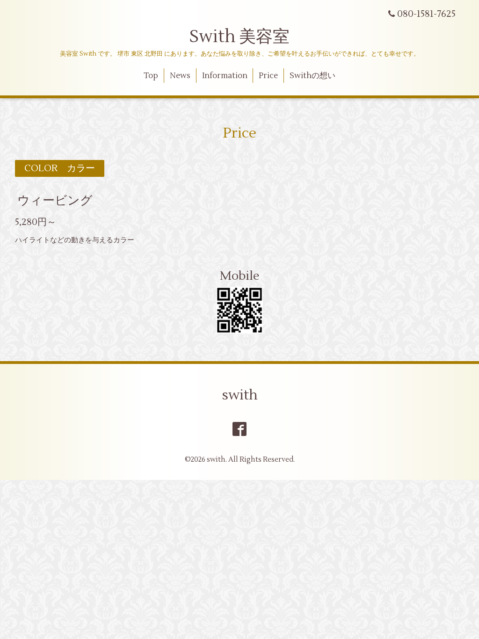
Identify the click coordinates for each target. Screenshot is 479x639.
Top (151, 76)
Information (224, 76)
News (180, 76)
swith (240, 395)
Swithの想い (312, 76)
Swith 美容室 (239, 37)
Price (268, 76)
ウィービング (55, 201)
